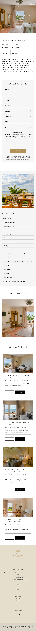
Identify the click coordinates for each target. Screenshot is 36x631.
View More (10, 392)
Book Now (32, 3)
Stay (18, 594)
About (18, 591)
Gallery (18, 600)
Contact (18, 602)
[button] (2, 4)
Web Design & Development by (22, 627)
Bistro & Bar (18, 596)
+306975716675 (19, 577)
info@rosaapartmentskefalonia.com (19, 579)
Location (18, 598)
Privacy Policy (26, 159)
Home (18, 589)
